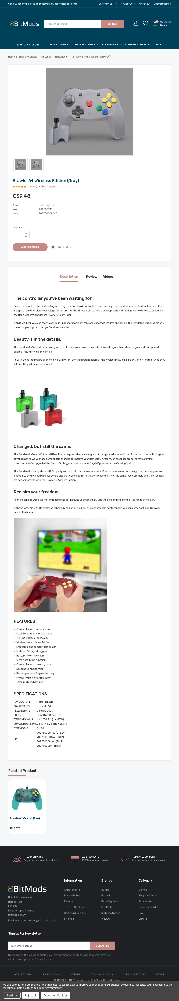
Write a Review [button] (47, 186)
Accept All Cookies (55, 995)
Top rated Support (143, 857)
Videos (108, 277)
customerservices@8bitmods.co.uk (35, 920)
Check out (144, 3)
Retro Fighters (109, 901)
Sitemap (69, 918)
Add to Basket (27, 837)
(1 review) (32, 186)
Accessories (110, 44)
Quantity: (17, 227)
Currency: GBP (107, 3)
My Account (127, 3)
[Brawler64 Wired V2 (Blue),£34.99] (27, 798)
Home (53, 44)
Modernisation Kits (137, 44)
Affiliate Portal (72, 889)
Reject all (31, 995)
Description (69, 277)
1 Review (90, 277)
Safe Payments (90, 857)
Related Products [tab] (23, 771)
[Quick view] (41, 799)
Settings (12, 995)
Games (64, 44)
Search (112, 23)
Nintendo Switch (110, 913)
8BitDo (105, 889)
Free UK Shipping (33, 857)
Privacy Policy (72, 895)
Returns (68, 901)
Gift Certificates (162, 3)
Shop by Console (84, 44)
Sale (158, 44)
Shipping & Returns (75, 913)
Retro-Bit (106, 895)
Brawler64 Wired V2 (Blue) (25, 818)
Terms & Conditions (75, 907)
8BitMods (106, 907)
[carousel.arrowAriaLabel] (17, 859)
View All (105, 918)
